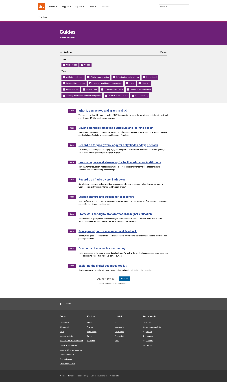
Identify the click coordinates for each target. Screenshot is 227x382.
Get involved (119, 332)
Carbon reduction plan (99, 376)
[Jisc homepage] (41, 6)
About (117, 322)
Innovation (91, 341)
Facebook (149, 341)
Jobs (117, 341)
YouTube (149, 345)
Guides (45, 17)
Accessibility (114, 376)
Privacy (71, 376)
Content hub (119, 336)
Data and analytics (66, 336)
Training (90, 327)
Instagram (149, 336)
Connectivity (64, 322)
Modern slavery (82, 376)
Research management (68, 345)
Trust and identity (66, 359)
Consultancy (91, 332)
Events (89, 336)
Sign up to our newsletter (152, 327)
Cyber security (65, 327)
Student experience (67, 355)
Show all (124, 279)
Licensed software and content (71, 341)
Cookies (62, 376)
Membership (119, 327)
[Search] (187, 7)
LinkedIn (149, 332)
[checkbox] (70, 65)
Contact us (105, 7)
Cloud (62, 332)
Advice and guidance (67, 364)
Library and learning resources (71, 350)
